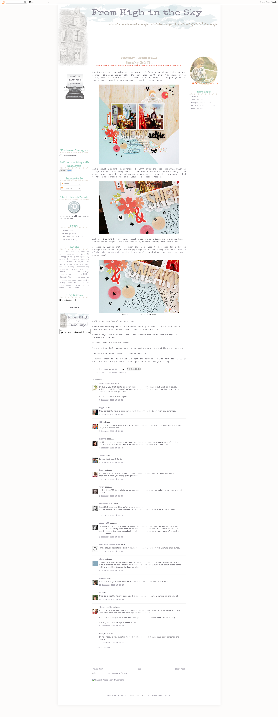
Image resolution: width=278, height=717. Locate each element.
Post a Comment (103, 648)
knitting (85, 274)
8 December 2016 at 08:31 (111, 537)
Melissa (102, 578)
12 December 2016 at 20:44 (111, 599)
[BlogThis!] (130, 369)
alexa (101, 559)
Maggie (102, 408)
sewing (86, 280)
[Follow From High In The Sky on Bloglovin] (66, 171)
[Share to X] (133, 369)
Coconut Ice (67, 231)
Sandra (102, 456)
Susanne (102, 439)
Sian (106, 369)
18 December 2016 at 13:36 (111, 626)
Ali (100, 422)
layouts (122, 372)
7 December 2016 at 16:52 (111, 400)
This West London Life (109, 545)
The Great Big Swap (79, 264)
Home (139, 669)
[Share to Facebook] (136, 369)
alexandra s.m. (106, 504)
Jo (100, 593)
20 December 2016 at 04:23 (111, 643)
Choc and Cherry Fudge (72, 237)
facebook (75, 84)
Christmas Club (67, 252)
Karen (101, 487)
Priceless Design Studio (159, 696)
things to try (81, 285)
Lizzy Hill (104, 523)
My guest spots (78, 257)
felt (70, 272)
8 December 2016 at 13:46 (111, 551)
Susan (101, 470)
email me (75, 76)
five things (82, 272)
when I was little (69, 288)
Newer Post (98, 669)
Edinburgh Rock (69, 234)
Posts (66, 184)
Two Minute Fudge (70, 240)
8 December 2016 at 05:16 (111, 515)
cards (62, 272)
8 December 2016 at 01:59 (111, 496)
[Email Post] (123, 369)
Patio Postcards (106, 384)
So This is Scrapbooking (203, 106)
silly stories (68, 283)
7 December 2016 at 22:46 (111, 462)
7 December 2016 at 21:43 (111, 448)
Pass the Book (197, 109)
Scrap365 (70, 262)
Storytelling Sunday (201, 103)
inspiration (65, 274)
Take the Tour (197, 100)
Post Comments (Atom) (117, 673)
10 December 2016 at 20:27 (111, 585)
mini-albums (83, 277)
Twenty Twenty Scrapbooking (74, 267)
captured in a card (79, 269)
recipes (63, 280)
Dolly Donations (82, 252)
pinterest (75, 80)
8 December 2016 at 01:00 (111, 479)
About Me (195, 97)
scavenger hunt (75, 280)
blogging (64, 269)
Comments (67, 189)
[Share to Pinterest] (139, 369)
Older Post (180, 669)
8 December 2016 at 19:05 (111, 571)
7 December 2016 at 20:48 (111, 414)
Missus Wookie (105, 607)
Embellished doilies (69, 254)
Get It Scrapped (109, 372)
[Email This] (128, 369)
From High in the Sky (117, 696)
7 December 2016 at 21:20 (111, 431)
